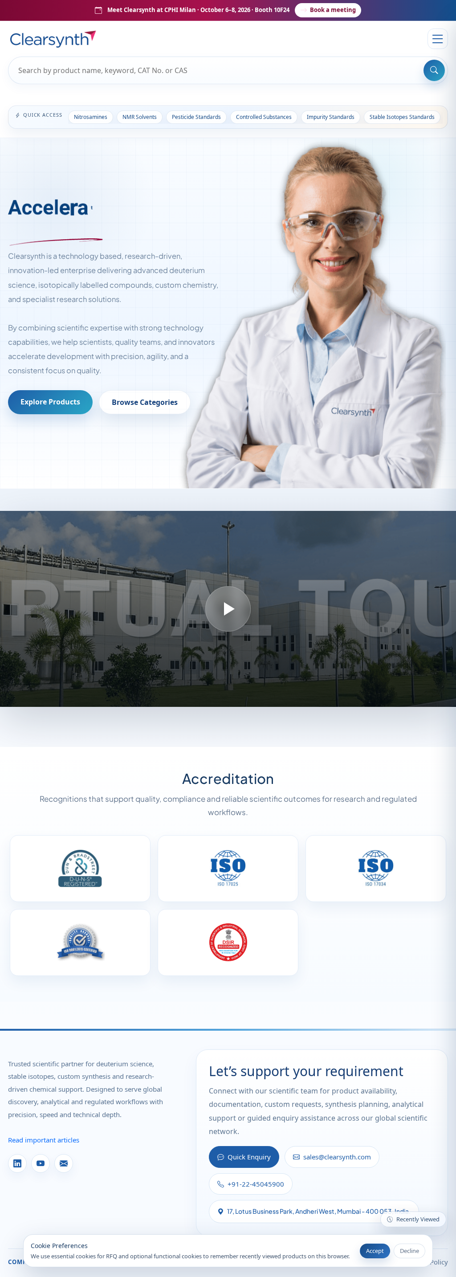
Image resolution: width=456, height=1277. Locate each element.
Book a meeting (333, 10)
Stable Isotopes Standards (402, 117)
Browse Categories (145, 402)
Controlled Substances (264, 117)
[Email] (63, 1163)
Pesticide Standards (196, 117)
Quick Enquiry (249, 1156)
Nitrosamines (90, 117)
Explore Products (50, 402)
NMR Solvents (139, 117)
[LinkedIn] (17, 1163)
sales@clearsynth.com (337, 1156)
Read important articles (43, 1139)
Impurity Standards (330, 117)
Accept (375, 1251)
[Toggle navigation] (438, 39)
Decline (409, 1251)
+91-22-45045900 (256, 1183)
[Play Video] (228, 609)
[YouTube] (40, 1163)
